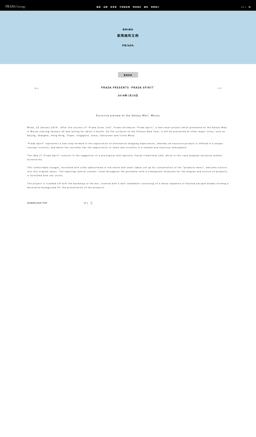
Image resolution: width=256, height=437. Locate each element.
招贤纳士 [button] (155, 7)
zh (242, 7)
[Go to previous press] (37, 92)
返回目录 (128, 75)
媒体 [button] (146, 7)
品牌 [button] (105, 7)
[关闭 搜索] (250, 7)
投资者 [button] (113, 7)
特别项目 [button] (137, 7)
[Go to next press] (219, 92)
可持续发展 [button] (124, 7)
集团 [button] (99, 7)
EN (85, 203)
